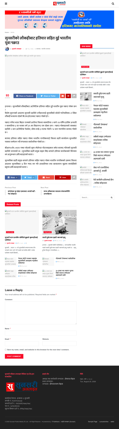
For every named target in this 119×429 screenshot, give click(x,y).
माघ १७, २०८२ (98, 187)
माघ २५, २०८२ (60, 261)
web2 (112, 421)
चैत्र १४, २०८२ (23, 266)
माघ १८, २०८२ (60, 278)
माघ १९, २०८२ (22, 276)
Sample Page (92, 421)
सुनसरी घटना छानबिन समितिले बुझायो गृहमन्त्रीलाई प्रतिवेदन (21, 238)
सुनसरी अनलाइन (16, 49)
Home (7, 32)
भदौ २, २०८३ (20, 243)
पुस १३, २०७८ (30, 49)
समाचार (12, 32)
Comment (8, 299)
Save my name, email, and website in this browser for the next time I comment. (38, 349)
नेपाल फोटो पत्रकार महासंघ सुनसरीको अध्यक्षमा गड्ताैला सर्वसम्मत (28, 261)
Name (8, 328)
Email (8, 339)
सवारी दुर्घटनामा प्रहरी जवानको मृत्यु (53, 237)
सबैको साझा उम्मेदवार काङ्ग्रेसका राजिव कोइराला (27, 272)
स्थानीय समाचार (45, 49)
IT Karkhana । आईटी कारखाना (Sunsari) (63, 421)
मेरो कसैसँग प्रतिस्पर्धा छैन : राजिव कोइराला (103, 181)
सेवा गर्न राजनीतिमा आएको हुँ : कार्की (101, 169)
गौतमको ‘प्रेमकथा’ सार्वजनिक (65, 258)
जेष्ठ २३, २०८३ (58, 240)
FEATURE (10, 232)
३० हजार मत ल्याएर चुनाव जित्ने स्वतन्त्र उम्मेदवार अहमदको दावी (64, 273)
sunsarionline (103, 421)
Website (45, 339)
